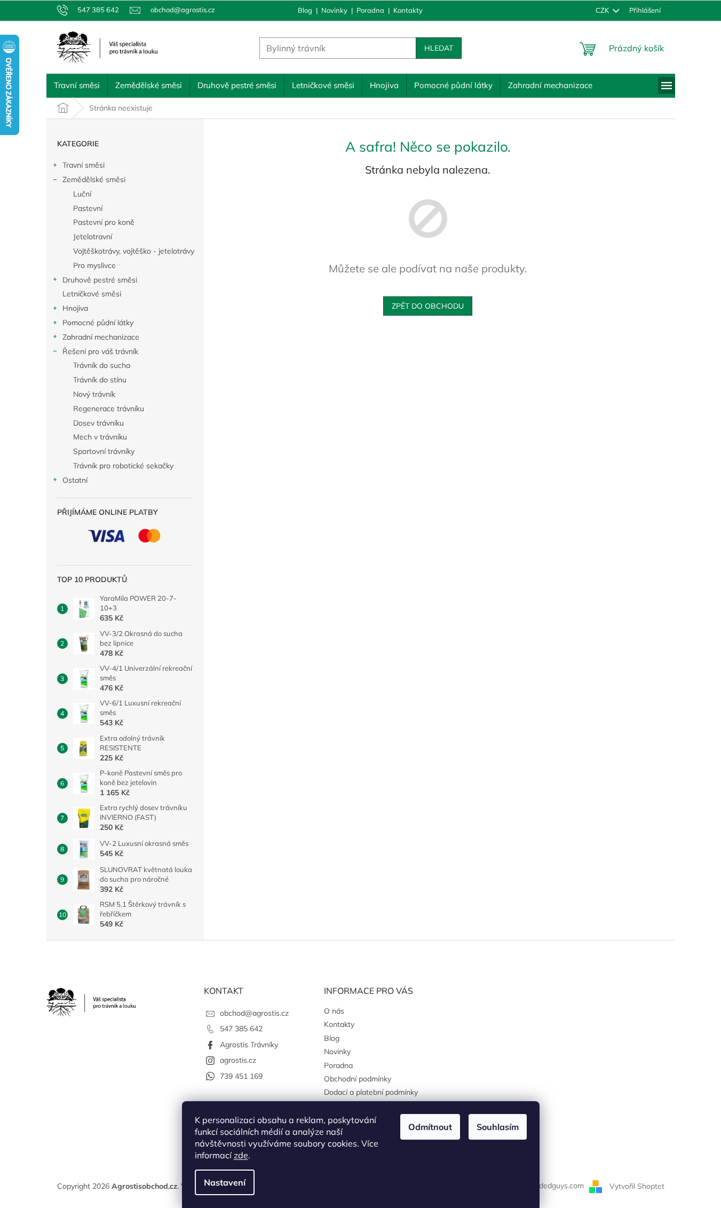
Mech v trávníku (100, 437)
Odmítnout (430, 1126)
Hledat (438, 48)
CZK (603, 10)
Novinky (334, 10)
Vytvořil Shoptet (636, 1185)
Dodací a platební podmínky (371, 1092)
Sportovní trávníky (103, 451)
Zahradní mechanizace (100, 337)
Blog (305, 10)
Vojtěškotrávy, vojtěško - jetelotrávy (133, 251)
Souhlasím (498, 1126)
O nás (334, 1011)
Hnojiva (75, 308)
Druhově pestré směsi (99, 280)
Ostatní (75, 480)
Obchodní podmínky (357, 1079)
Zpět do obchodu (428, 306)
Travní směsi (83, 165)
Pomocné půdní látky (97, 322)
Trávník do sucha (101, 365)
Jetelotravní (92, 236)
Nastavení (224, 1182)
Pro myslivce (94, 265)
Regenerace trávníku (108, 408)
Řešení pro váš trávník (100, 351)
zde (241, 1155)
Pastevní (87, 208)
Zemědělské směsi (93, 179)
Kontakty (408, 10)
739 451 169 (241, 1076)
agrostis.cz (238, 1060)
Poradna (370, 10)
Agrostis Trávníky (249, 1044)
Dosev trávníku (98, 423)
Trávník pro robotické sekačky (123, 465)
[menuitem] (76, 85)
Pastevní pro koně (103, 222)
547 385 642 (241, 1028)
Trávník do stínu (99, 380)
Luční (82, 194)
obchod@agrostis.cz (254, 1013)
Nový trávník (94, 394)
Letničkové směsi (91, 294)
